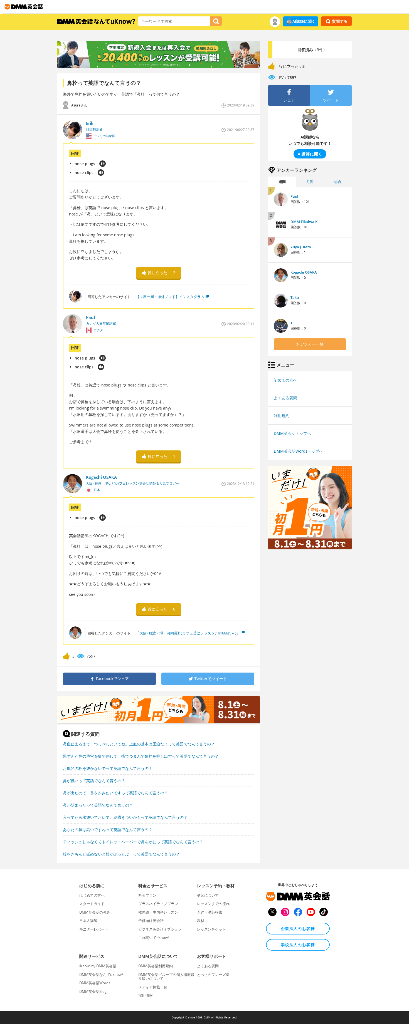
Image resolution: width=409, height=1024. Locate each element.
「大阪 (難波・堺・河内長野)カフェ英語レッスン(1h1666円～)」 (188, 633)
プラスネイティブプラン (158, 903)
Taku (294, 297)
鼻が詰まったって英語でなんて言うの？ (98, 805)
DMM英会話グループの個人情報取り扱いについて (166, 976)
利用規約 (281, 415)
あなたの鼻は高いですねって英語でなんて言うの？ (107, 829)
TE (292, 322)
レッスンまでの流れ (213, 903)
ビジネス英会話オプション (160, 929)
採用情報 (145, 995)
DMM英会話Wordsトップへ (298, 451)
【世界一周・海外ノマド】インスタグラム (170, 296)
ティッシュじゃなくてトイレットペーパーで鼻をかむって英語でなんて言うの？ (133, 841)
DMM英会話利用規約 (155, 965)
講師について (208, 895)
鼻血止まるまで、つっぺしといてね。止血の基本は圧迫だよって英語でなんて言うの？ (139, 744)
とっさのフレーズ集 (213, 974)
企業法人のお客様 (298, 928)
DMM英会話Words (94, 982)
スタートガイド (92, 903)
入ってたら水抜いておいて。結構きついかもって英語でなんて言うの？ (125, 817)
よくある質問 (285, 397)
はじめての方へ (92, 895)
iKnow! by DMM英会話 (97, 965)
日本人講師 (88, 920)
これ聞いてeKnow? (153, 937)
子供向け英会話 (151, 920)
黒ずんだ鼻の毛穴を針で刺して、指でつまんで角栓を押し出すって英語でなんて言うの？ (141, 756)
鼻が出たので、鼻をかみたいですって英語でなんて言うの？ (115, 792)
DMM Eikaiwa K (303, 221)
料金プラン (147, 895)
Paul (294, 196)
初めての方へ (285, 380)
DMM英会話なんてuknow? (101, 974)
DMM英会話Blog (93, 991)
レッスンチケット (211, 929)
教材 (200, 920)
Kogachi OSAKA (303, 272)
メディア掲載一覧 (152, 987)
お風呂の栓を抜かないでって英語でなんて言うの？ (107, 768)
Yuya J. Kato (300, 246)
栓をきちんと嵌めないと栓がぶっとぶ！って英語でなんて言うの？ (121, 854)
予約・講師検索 (209, 912)
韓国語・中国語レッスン (158, 912)
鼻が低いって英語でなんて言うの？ (94, 780)
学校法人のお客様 (298, 944)
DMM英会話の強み (94, 912)
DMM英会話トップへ (292, 433)
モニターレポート (93, 929)
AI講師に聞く (304, 21)
